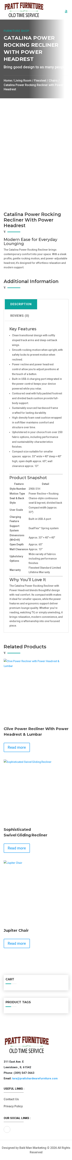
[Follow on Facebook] (7, 1129)
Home (8, 80)
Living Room (22, 80)
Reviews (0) (19, 315)
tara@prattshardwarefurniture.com (35, 1078)
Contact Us (11, 1099)
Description (21, 304)
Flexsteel (40, 80)
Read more (17, 747)
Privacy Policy (13, 1106)
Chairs (53, 80)
